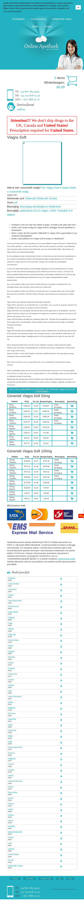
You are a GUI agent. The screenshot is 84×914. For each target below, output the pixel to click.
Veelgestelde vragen (62, 19)
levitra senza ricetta (66, 559)
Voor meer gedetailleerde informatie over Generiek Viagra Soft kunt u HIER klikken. (42, 390)
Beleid (35, 26)
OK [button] (78, 7)
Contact (48, 26)
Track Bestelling (38, 19)
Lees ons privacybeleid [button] (12, 11)
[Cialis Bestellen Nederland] (42, 42)
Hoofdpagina (18, 19)
